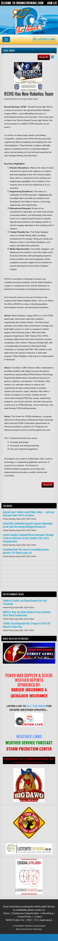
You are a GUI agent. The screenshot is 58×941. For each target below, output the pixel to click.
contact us (40, 910)
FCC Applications (43, 920)
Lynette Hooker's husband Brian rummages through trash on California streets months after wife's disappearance (28, 538)
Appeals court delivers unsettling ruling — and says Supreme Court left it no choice (28, 513)
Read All (43, 57)
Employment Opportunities (25, 913)
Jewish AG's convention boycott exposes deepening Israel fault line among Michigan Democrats (27, 525)
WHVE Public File (15, 920)
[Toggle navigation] (6, 39)
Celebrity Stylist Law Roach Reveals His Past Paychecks (25, 602)
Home (7, 913)
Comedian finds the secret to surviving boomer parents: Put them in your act (26, 551)
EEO (29, 920)
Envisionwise (27, 929)
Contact (38, 917)
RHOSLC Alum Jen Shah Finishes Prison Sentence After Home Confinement (27, 613)
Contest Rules (24, 917)
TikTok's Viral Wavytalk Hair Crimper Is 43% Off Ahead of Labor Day (26, 625)
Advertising (47, 913)
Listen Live (45, 39)
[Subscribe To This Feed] (52, 57)
